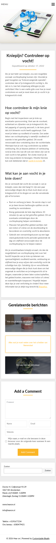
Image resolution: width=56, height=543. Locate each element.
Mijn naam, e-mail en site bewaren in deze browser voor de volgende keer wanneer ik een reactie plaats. (29, 441)
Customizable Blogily (40, 539)
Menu (4, 4)
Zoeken (7, 467)
